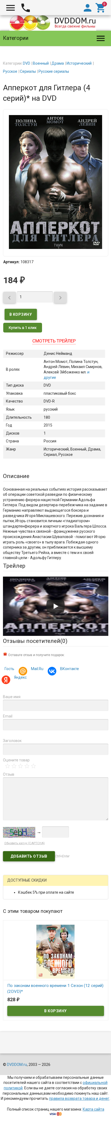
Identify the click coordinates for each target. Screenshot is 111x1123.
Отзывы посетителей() (35, 641)
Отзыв (8, 774)
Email (7, 716)
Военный (41, 63)
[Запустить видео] (55, 606)
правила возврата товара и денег (79, 1098)
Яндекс (20, 677)
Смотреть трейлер (54, 341)
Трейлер (14, 566)
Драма (57, 63)
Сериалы (28, 71)
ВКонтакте (69, 669)
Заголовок (12, 741)
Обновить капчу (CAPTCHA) (24, 843)
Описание (16, 476)
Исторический (79, 63)
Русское (10, 71)
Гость (9, 669)
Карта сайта (93, 1109)
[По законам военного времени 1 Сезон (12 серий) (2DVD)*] (55, 951)
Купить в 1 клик (23, 327)
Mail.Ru (37, 669)
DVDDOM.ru (17, 1064)
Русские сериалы (54, 71)
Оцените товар (16, 760)
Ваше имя (11, 697)
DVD (26, 63)
